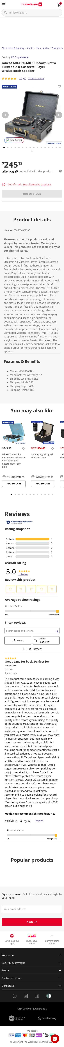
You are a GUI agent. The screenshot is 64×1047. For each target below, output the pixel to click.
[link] (24, 571)
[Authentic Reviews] (19, 522)
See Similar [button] (16, 140)
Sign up (32, 922)
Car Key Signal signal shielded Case (42, 456)
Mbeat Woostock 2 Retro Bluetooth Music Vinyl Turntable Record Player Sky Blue (13, 460)
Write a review (36, 78)
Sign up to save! (11, 894)
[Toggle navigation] (4, 4)
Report (39, 820)
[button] (10, 589)
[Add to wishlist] (59, 87)
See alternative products (37, 184)
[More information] (59, 171)
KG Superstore (19, 57)
